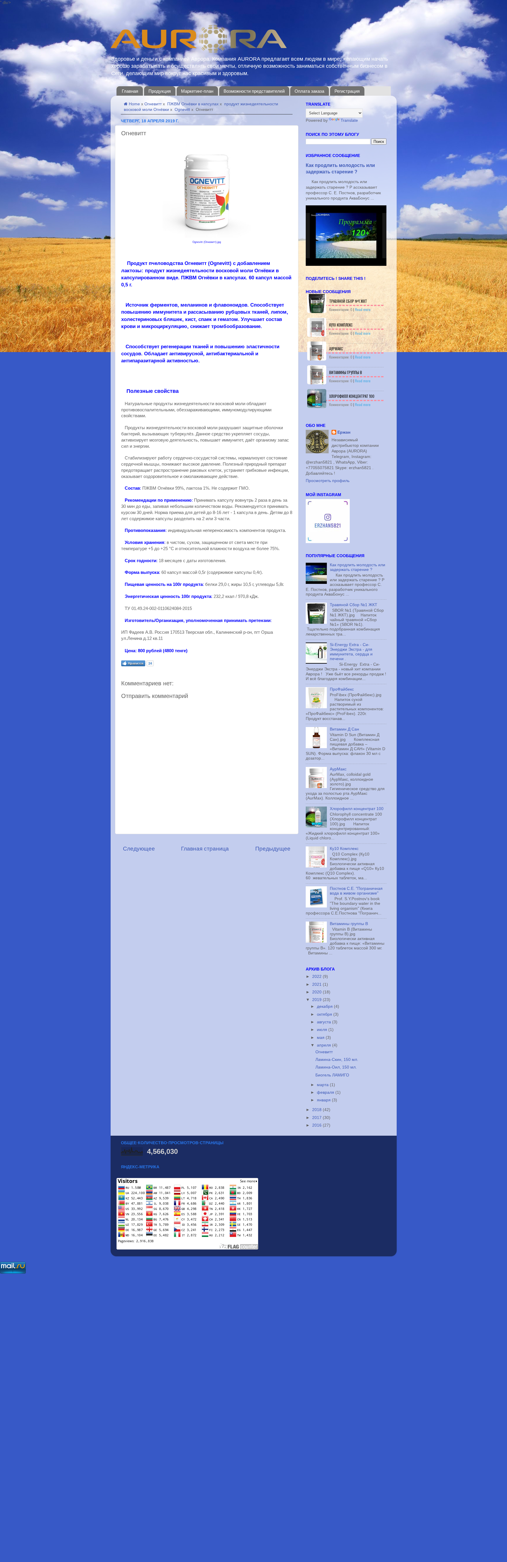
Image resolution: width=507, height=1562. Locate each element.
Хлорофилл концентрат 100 (351, 396)
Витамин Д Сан (344, 729)
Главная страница (205, 849)
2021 (317, 984)
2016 (317, 1125)
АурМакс (336, 348)
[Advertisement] (176, 1362)
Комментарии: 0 (340, 309)
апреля (324, 1045)
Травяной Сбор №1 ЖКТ (348, 301)
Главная (130, 91)
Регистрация (347, 91)
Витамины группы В (345, 372)
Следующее (139, 849)
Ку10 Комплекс (341, 325)
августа (324, 1022)
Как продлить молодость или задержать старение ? (357, 567)
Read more (363, 309)
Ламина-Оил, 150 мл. (336, 1067)
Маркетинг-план (197, 91)
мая (321, 1037)
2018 (317, 1110)
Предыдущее (272, 849)
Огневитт (324, 1052)
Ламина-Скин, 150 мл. (336, 1059)
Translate (349, 120)
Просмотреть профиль (327, 481)
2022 (317, 976)
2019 (317, 1000)
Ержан (343, 432)
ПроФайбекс (342, 689)
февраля (326, 1092)
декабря (325, 1006)
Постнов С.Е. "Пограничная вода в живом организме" (356, 890)
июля (322, 1029)
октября (325, 1014)
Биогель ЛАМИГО (332, 1075)
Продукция (159, 91)
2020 (317, 992)
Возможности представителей (254, 91)
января (324, 1100)
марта (323, 1085)
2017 (317, 1117)
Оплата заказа (309, 91)
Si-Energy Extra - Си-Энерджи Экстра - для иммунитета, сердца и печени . (351, 652)
